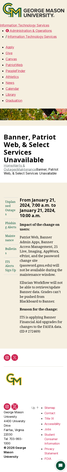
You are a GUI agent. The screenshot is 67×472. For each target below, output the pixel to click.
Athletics (12, 77)
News (10, 83)
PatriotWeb (14, 65)
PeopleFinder (15, 71)
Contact (49, 413)
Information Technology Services (24, 25)
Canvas (11, 59)
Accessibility (52, 424)
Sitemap (49, 408)
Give (9, 53)
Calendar (12, 89)
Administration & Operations (30, 31)
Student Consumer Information (52, 439)
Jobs (47, 429)
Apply (10, 47)
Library (11, 95)
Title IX (49, 418)
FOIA (47, 459)
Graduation (14, 100)
